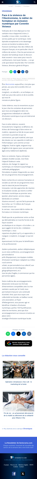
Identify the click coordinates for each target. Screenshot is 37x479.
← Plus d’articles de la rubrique (17, 429)
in (22, 72)
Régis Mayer (17, 78)
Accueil (10, 6)
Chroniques (26, 6)
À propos (6, 465)
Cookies (15, 466)
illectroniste (10, 84)
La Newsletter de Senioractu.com (18, 443)
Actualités (18, 6)
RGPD (31, 465)
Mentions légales (24, 465)
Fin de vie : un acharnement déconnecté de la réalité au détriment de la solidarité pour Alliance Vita (18, 415)
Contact (21, 466)
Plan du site (14, 465)
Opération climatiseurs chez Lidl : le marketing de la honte (18, 383)
